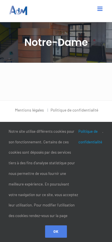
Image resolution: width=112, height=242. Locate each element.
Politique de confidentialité (74, 110)
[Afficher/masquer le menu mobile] (100, 9)
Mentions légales (29, 110)
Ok (56, 231)
